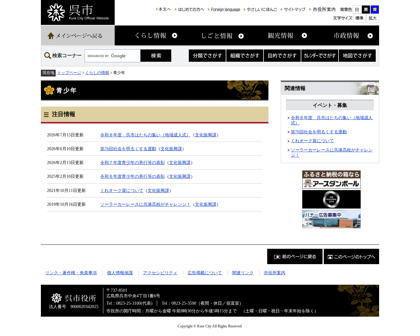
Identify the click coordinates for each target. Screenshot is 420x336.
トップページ (69, 72)
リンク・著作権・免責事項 (71, 272)
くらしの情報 (97, 72)
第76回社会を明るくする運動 (128, 148)
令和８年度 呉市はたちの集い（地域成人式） (145, 134)
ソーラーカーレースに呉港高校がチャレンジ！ (145, 204)
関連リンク (243, 272)
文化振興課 (205, 134)
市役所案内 (274, 272)
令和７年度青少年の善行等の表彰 (132, 162)
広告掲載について (205, 272)
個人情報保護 (120, 272)
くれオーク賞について (121, 190)
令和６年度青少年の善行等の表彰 (132, 176)
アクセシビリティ (160, 272)
